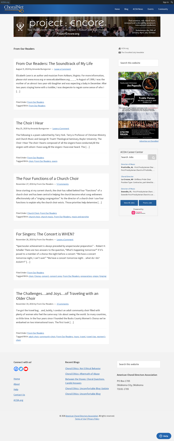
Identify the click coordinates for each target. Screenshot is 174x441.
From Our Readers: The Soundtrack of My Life (54, 63)
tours (76, 336)
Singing (102, 276)
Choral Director (127, 176)
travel (83, 336)
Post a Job (147, 203)
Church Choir (33, 213)
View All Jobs (129, 203)
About (17, 384)
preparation (86, 276)
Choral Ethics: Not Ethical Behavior (83, 368)
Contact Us (19, 394)
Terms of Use (80, 419)
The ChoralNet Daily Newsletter (132, 52)
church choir (34, 216)
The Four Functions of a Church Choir (47, 178)
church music (47, 216)
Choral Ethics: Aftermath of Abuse (82, 373)
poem (54, 161)
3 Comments (63, 303)
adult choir (34, 336)
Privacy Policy (93, 419)
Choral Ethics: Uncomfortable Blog (83, 393)
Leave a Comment (62, 69)
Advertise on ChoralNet (149, 141)
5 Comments (63, 184)
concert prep (56, 276)
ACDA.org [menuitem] (5, 2)
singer (95, 276)
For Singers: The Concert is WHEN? (45, 233)
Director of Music (128, 164)
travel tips (91, 336)
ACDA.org (124, 48)
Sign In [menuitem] (166, 2)
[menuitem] (172, 2)
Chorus (37, 276)
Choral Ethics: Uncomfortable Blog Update (87, 388)
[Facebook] (16, 369)
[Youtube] (26, 369)
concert (45, 276)
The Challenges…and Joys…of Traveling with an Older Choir (57, 296)
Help (16, 389)
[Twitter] (21, 369)
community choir (47, 336)
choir (31, 161)
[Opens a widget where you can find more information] (163, 436)
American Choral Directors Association (82, 416)
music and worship (80, 216)
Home (17, 378)
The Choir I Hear (29, 122)
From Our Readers (35, 102)
